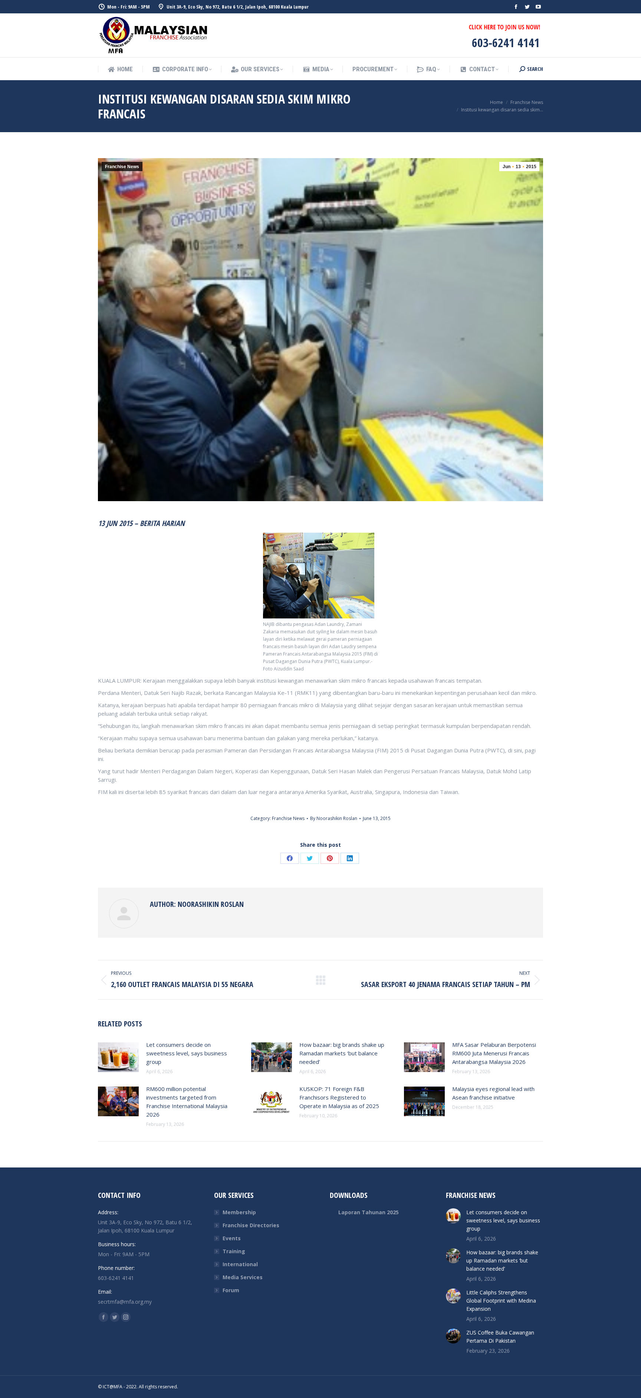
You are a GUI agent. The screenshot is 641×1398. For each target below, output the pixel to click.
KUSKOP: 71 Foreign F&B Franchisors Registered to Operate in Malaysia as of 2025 (339, 1097)
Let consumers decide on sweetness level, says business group (186, 1053)
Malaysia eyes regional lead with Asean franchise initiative (493, 1093)
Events (232, 1238)
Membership (239, 1212)
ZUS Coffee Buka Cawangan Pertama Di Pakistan (500, 1336)
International (240, 1264)
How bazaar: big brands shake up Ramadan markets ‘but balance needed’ (341, 1053)
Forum (231, 1290)
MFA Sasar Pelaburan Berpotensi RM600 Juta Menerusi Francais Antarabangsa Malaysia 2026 (494, 1053)
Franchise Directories (251, 1225)
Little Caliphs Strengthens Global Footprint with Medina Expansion (501, 1300)
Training (234, 1251)
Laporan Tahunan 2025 (368, 1212)
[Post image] (118, 1057)
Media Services (243, 1277)
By (333, 818)
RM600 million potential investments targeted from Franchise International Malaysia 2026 (186, 1101)
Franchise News (122, 166)
